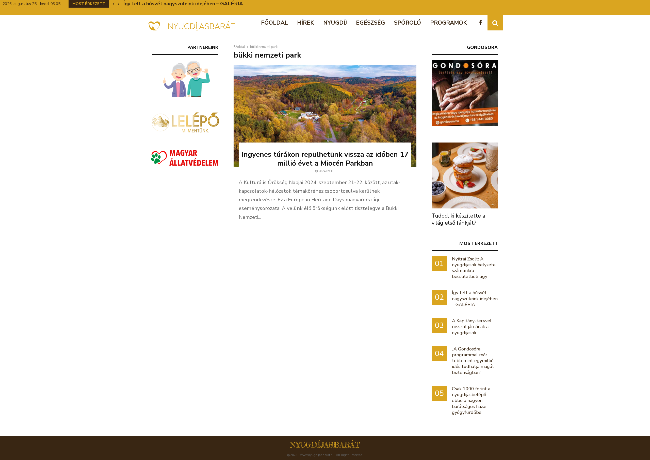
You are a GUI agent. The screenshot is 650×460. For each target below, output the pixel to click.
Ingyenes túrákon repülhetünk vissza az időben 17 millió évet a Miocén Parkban (325, 159)
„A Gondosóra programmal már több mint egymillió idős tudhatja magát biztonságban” (473, 361)
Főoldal (274, 23)
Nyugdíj (335, 23)
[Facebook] (482, 23)
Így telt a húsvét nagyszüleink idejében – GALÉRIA (475, 298)
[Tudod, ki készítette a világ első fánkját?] (465, 175)
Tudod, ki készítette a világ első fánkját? (458, 219)
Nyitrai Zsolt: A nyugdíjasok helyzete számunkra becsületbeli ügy (474, 268)
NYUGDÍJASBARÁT (325, 445)
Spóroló (407, 23)
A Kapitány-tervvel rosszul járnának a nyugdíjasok (182, 3)
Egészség (370, 23)
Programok (448, 23)
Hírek (305, 23)
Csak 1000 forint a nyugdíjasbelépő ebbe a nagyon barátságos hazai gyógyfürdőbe (471, 400)
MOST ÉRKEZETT (478, 243)
